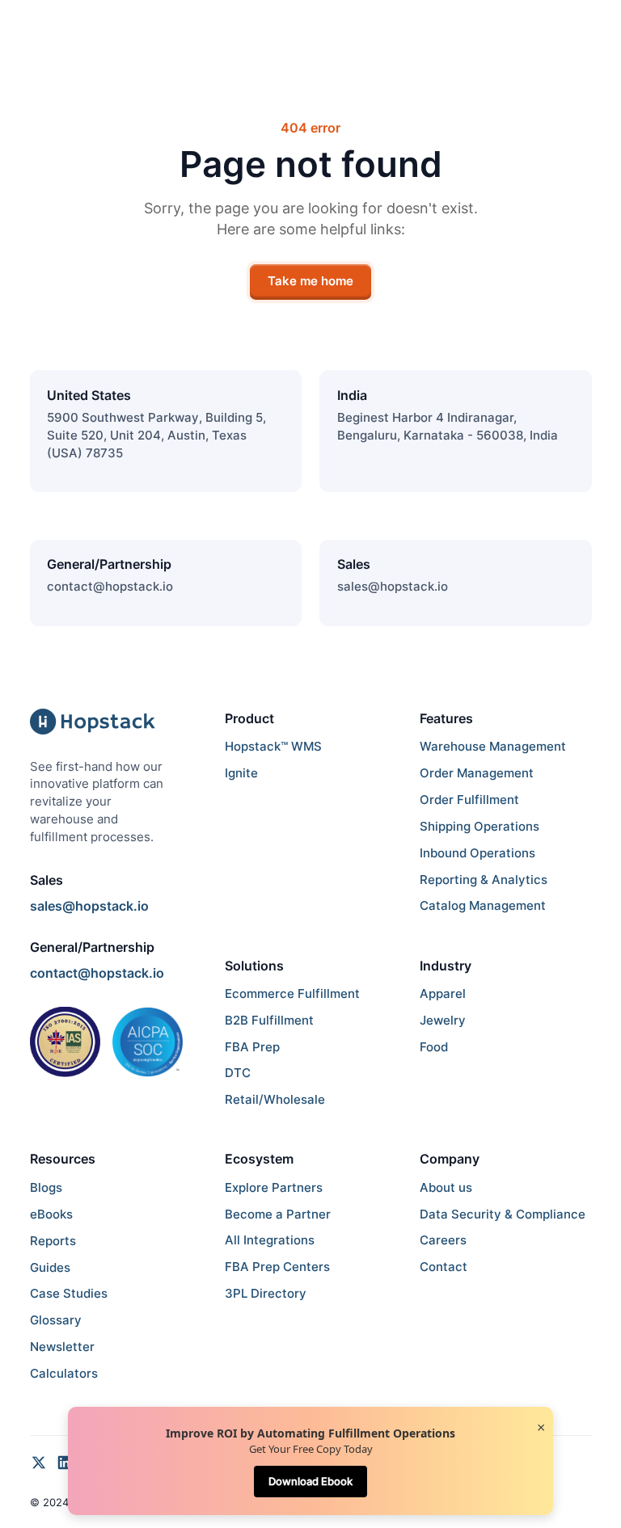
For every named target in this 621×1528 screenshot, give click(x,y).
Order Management (477, 773)
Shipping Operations (479, 826)
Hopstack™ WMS (273, 746)
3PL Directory (265, 1293)
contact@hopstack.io (110, 586)
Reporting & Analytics (483, 880)
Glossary (56, 1320)
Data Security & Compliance (502, 1214)
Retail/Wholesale (275, 1099)
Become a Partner (278, 1214)
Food (434, 1047)
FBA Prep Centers (277, 1267)
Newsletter (62, 1347)
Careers (443, 1240)
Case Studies (69, 1293)
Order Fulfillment (469, 800)
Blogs (46, 1188)
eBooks (51, 1214)
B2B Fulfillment (269, 1020)
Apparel (443, 994)
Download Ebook (310, 1481)
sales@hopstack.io (392, 586)
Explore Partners (274, 1188)
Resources (62, 1159)
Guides (50, 1268)
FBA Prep (252, 1047)
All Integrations (270, 1240)
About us (446, 1188)
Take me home (310, 281)
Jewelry (443, 1020)
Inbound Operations (477, 853)
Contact (443, 1267)
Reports (53, 1241)
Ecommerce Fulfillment (292, 994)
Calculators (64, 1373)
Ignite (241, 773)
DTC (238, 1073)
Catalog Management (483, 906)
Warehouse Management (493, 746)
